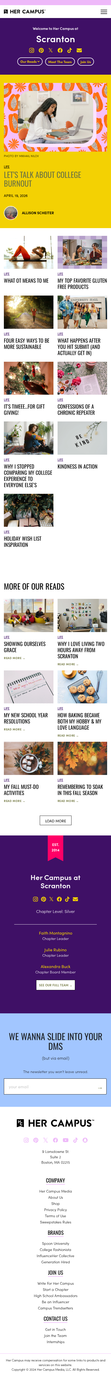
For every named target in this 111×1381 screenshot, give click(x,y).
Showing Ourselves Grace (24, 647)
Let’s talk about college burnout (42, 179)
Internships (56, 1341)
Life (7, 166)
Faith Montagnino (55, 933)
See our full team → (55, 985)
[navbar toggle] (104, 12)
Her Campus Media (55, 1191)
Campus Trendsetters (55, 1307)
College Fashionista (55, 1249)
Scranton (55, 38)
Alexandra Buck (55, 966)
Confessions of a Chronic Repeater (76, 409)
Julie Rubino (55, 949)
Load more (55, 820)
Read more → (15, 658)
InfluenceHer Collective (55, 1255)
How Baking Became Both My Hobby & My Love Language (79, 721)
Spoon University (55, 1243)
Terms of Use (55, 1215)
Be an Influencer (55, 1301)
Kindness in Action (78, 466)
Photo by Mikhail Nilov (21, 156)
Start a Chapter (55, 1289)
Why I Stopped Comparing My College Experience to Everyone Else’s (28, 475)
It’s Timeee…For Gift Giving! (24, 409)
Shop (55, 1203)
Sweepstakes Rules (55, 1221)
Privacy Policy (55, 1209)
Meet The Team (60, 61)
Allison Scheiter (38, 212)
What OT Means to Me (27, 280)
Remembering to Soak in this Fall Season (80, 789)
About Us (55, 1197)
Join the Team (55, 1335)
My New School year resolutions (26, 718)
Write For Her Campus (55, 1283)
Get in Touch (55, 1329)
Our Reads (28, 61)
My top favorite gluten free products (82, 283)
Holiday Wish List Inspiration (22, 541)
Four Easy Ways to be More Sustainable (26, 343)
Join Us (86, 61)
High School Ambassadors (55, 1295)
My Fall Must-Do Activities (21, 789)
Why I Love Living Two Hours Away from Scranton (81, 650)
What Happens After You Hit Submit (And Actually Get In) (79, 346)
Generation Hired (55, 1261)
